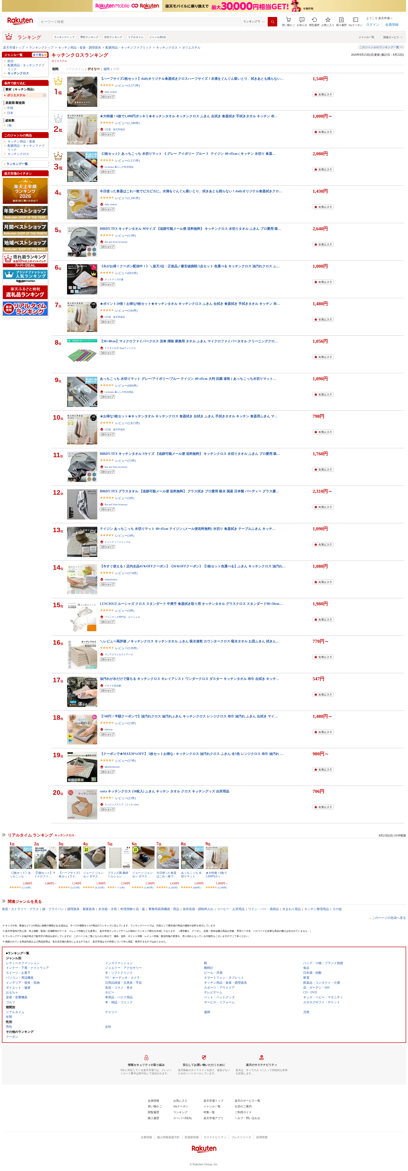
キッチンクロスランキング (79, 55)
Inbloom (109, 729)
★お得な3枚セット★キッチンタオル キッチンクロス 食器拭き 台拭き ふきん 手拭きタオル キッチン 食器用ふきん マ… (189, 416)
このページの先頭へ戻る (389, 918)
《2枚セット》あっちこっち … (20, 874)
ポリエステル (191, 47)
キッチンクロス (167, 47)
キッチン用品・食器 (21, 141)
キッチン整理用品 (316, 909)
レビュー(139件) (126, 648)
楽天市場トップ (14, 47)
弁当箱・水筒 (107, 909)
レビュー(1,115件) (127, 160)
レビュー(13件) (125, 235)
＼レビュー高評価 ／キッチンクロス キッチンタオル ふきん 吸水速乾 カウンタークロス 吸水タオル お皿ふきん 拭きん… (189, 641)
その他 (337, 909)
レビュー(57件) (125, 760)
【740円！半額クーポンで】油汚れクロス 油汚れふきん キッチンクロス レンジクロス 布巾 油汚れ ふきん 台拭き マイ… (189, 716)
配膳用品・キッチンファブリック (129, 47)
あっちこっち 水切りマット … (191, 874)
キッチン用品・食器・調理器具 (79, 47)
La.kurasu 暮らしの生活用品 (119, 167)
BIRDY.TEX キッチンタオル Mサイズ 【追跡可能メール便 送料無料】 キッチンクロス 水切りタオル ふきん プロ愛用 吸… (190, 228)
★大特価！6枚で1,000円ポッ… (216, 874)
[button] (302, 22)
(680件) (196, 887)
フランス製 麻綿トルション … (118, 874)
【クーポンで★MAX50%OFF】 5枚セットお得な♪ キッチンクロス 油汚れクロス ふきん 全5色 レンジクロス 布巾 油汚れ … (191, 754)
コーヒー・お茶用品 (231, 909)
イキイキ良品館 (113, 685)
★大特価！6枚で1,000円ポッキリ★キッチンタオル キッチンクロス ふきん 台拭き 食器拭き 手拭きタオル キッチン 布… (189, 116)
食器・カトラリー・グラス (20, 909)
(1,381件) (173, 887)
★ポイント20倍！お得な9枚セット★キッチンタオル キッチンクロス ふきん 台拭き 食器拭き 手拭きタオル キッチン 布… (190, 303)
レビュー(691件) (126, 273)
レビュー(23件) (125, 723)
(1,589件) (222, 887)
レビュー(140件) (126, 310)
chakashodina (111, 579)
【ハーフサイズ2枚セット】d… (69, 874)
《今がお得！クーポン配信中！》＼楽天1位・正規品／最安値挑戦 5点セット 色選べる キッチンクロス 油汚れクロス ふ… (190, 266)
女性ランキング (113, 37)
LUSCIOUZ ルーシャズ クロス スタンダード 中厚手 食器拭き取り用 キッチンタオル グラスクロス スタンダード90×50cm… (191, 604)
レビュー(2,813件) (127, 423)
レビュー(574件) (126, 573)
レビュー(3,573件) (127, 85)
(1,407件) (148, 887)
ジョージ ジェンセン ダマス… (93, 874)
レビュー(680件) (126, 385)
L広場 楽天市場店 (115, 129)
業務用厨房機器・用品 (164, 909)
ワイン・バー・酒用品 (263, 909)
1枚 (9, 125)
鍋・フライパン (53, 909)
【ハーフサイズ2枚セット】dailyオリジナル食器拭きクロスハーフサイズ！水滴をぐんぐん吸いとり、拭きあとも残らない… (192, 78)
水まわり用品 (291, 909)
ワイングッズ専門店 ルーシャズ (122, 617)
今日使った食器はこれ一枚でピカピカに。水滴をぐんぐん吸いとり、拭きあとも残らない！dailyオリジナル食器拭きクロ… (191, 191)
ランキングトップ (64, 37)
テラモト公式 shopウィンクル (120, 348)
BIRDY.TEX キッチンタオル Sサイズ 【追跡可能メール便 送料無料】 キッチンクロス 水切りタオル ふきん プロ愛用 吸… (190, 454)
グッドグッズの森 (114, 279)
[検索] (272, 21)
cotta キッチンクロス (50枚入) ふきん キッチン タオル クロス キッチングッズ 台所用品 (164, 791)
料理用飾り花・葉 (132, 909)
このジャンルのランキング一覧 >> (381, 47)
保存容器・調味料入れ (198, 909)
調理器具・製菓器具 (81, 909)
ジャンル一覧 (366, 37)
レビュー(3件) (124, 498)
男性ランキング (89, 37)
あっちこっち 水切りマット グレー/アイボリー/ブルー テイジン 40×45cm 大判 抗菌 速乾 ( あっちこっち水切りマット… (188, 379)
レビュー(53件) (125, 460)
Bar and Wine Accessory (116, 242)
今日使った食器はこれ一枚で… (166, 874)
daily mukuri (111, 92)
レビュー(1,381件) (127, 198)
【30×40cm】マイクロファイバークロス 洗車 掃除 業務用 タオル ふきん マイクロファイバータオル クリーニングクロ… (189, 341)
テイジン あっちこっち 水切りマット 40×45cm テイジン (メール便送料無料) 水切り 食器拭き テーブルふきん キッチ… (188, 529)
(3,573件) (75, 887)
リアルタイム (136, 37)
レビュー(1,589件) (127, 123)
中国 (10, 108)
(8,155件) (99, 887)
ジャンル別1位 (157, 37)
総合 (11, 61)
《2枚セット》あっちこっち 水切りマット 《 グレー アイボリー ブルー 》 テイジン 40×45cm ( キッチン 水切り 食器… (188, 153)
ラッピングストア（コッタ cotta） (122, 804)
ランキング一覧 (17, 164)
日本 (10, 113)
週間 (106, 69)
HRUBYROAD (112, 767)
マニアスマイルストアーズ (119, 654)
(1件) (122, 887)
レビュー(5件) (124, 610)
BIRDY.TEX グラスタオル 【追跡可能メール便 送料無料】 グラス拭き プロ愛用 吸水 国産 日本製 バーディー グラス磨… (189, 491)
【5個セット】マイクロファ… (44, 874)
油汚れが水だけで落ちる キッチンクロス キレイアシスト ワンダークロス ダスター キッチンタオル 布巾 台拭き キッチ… (189, 679)
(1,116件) (26, 887)
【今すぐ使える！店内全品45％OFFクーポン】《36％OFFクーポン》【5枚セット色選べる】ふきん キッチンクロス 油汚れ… (193, 566)
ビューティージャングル (118, 542)
